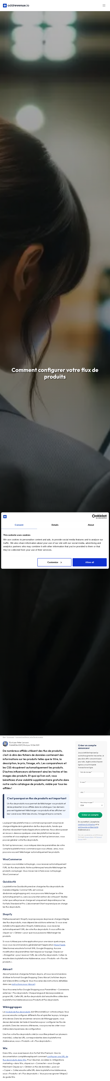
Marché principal (86, 802)
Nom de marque (85, 772)
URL (81, 792)
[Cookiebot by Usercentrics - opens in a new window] (94, 517)
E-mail (82, 782)
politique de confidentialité (88, 827)
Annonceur (10, 737)
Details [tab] (55, 525)
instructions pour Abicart (23, 984)
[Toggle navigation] (104, 5)
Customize (52, 562)
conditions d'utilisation (86, 824)
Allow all (89, 562)
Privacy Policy (89, 837)
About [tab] (91, 525)
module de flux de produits (17, 1011)
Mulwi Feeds (59, 944)
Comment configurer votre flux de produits (29, 737)
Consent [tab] (19, 525)
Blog (4, 737)
